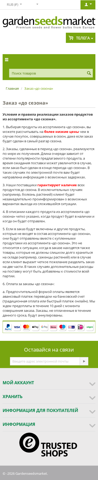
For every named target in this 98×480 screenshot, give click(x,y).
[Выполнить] (84, 361)
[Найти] (88, 73)
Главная (12, 88)
